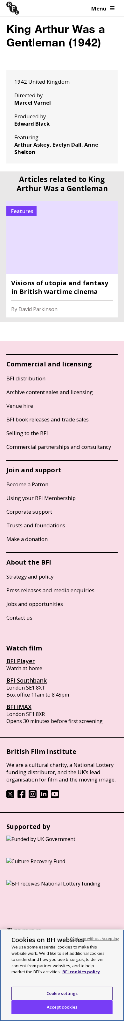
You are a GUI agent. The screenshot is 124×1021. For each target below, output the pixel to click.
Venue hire (19, 405)
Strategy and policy (29, 576)
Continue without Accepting (94, 938)
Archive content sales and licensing (49, 392)
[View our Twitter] (10, 796)
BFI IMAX (18, 707)
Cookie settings (62, 993)
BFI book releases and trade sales (47, 419)
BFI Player (20, 661)
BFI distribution (25, 378)
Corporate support (29, 511)
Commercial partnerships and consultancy (58, 446)
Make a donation (27, 539)
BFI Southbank (26, 680)
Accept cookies (62, 1007)
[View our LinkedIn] (43, 796)
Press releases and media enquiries (50, 590)
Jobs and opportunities (34, 604)
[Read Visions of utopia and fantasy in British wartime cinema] (62, 259)
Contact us (19, 617)
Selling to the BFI (27, 433)
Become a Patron (27, 484)
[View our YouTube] (54, 796)
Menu (99, 8)
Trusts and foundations (35, 525)
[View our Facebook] (21, 796)
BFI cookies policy (81, 972)
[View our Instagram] (32, 796)
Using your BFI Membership (41, 498)
